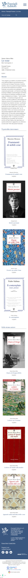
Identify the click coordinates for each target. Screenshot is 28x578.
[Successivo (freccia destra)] (2, 577)
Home (3, 11)
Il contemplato (14, 317)
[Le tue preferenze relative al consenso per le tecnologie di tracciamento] (2, 575)
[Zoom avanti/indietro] (0, 575)
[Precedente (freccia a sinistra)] (0, 577)
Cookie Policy (12, 543)
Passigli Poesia (10, 11)
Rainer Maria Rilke (7, 58)
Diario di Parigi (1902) (14, 373)
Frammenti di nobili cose (13, 174)
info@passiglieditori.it (19, 537)
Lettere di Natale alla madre (13, 467)
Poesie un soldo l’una (14, 270)
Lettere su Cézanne (14, 420)
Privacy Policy (5, 543)
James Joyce (14, 268)
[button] (24, 5)
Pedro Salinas (14, 315)
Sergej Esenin (14, 221)
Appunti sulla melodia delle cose (14, 514)
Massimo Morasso (14, 172)
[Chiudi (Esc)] (5, 575)
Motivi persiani (14, 223)
